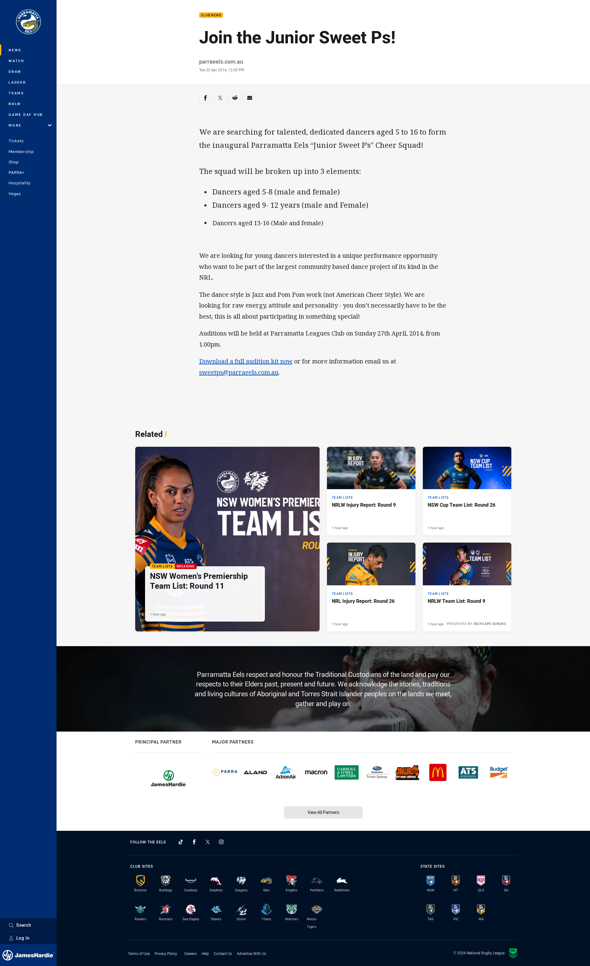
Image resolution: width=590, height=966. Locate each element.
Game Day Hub (26, 114)
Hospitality (19, 183)
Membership (21, 151)
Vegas (15, 193)
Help (205, 953)
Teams (16, 93)
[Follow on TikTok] (180, 841)
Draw (15, 71)
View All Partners (323, 812)
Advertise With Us (251, 953)
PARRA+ (17, 172)
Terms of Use (139, 953)
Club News (211, 15)
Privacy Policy (166, 953)
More (15, 125)
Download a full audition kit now (246, 361)
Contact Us (223, 953)
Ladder (17, 82)
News (15, 50)
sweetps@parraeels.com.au (238, 372)
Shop (14, 162)
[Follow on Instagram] (221, 841)
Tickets (16, 140)
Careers (190, 953)
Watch (17, 60)
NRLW (15, 103)
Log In (23, 938)
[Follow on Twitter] (207, 841)
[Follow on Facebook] (194, 841)
